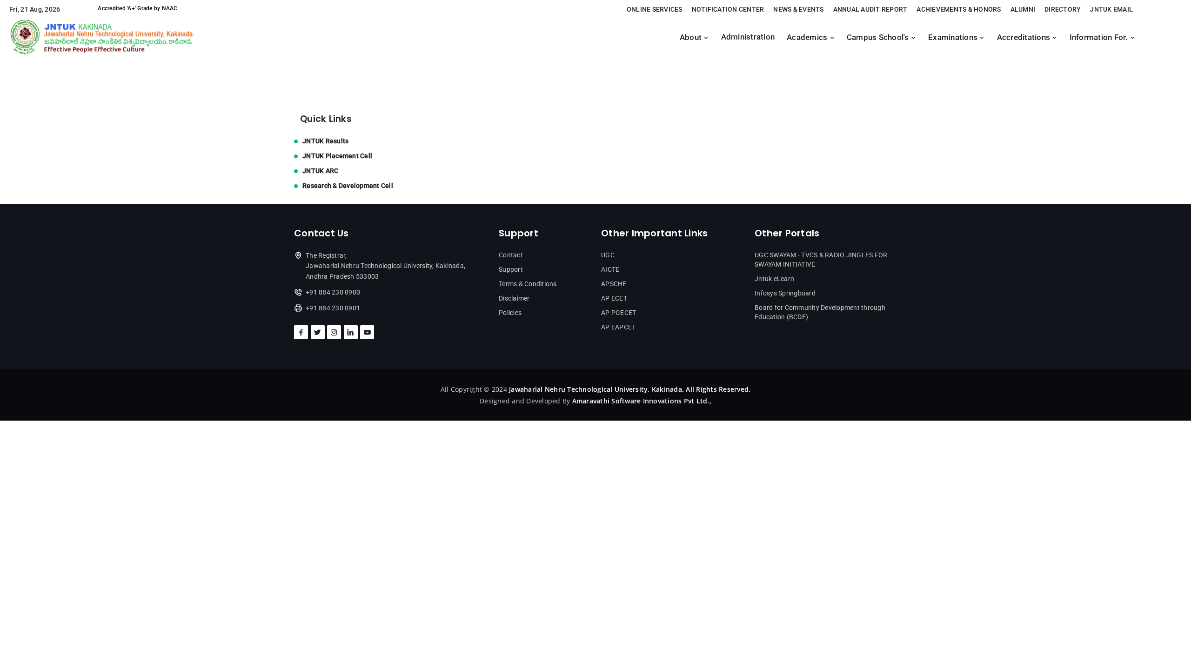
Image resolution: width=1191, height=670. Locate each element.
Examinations (953, 37)
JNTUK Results (325, 141)
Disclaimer (514, 298)
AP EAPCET (618, 327)
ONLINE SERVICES (654, 9)
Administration (748, 37)
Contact (511, 255)
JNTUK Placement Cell (337, 156)
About (692, 37)
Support (511, 269)
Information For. (1100, 37)
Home (304, 66)
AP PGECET (618, 312)
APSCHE (614, 284)
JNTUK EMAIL (1111, 9)
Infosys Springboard (785, 293)
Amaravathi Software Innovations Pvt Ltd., (641, 400)
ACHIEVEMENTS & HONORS (959, 9)
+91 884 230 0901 (333, 308)
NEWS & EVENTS (798, 9)
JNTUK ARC (320, 170)
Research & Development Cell (347, 185)
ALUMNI (1023, 9)
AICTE (610, 269)
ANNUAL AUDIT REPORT (870, 9)
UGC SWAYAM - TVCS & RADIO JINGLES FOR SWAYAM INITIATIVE (821, 259)
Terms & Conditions (528, 284)
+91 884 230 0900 (333, 292)
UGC (608, 255)
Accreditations (1024, 37)
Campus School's (879, 37)
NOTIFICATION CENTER (728, 9)
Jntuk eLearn (774, 278)
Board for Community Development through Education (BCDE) (820, 312)
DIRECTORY (1062, 9)
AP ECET (614, 298)
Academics (808, 37)
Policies (510, 312)
